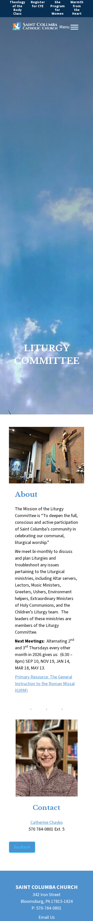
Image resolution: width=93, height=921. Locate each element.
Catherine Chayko (47, 822)
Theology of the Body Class (17, 7)
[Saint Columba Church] (35, 27)
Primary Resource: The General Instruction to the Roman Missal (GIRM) (45, 684)
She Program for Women (57, 7)
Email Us (46, 917)
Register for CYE (38, 4)
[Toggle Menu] (74, 27)
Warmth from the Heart (76, 7)
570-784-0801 (49, 908)
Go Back (22, 847)
